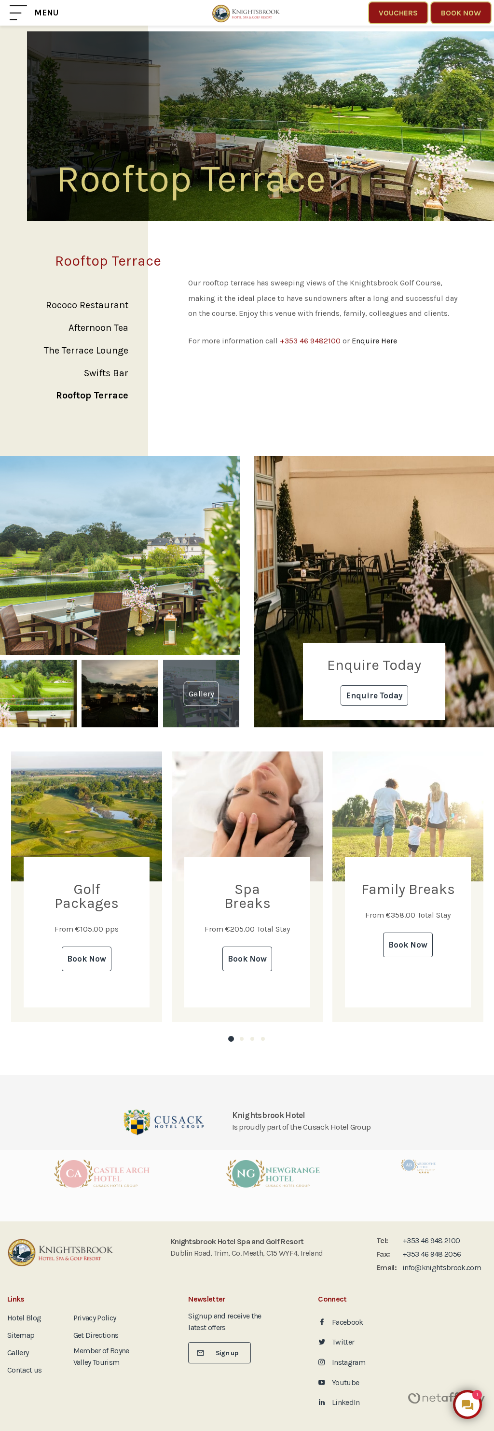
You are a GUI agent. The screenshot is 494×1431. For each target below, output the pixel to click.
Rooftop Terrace (92, 395)
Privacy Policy (94, 1317)
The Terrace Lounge (86, 350)
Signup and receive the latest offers (224, 1321)
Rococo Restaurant (87, 305)
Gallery (17, 1352)
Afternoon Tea (98, 327)
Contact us (24, 1369)
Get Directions (96, 1335)
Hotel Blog (24, 1317)
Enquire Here (374, 340)
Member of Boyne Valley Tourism (101, 1356)
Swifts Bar (106, 373)
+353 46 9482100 (310, 340)
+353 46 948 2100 (431, 1240)
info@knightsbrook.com (441, 1267)
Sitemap (20, 1335)
